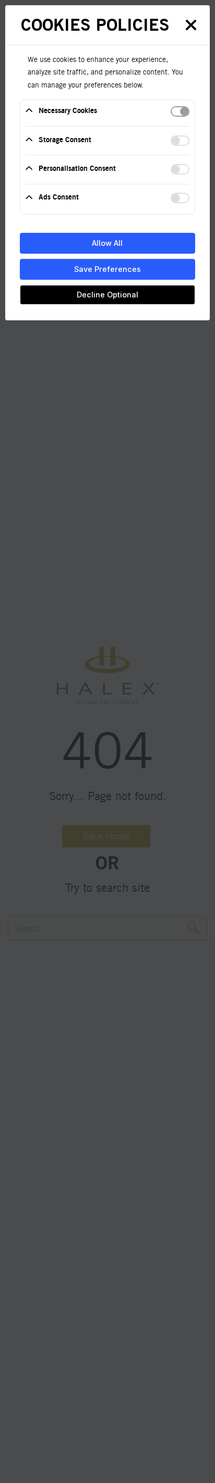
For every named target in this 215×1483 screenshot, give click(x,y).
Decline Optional (107, 294)
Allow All (107, 243)
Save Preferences (107, 269)
